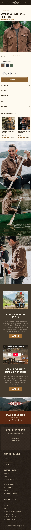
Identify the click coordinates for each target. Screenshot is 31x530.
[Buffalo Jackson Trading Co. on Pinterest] (19, 420)
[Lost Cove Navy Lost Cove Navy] (7, 65)
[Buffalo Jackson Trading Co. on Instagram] (22, 420)
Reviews (4, 106)
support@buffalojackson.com (15, 433)
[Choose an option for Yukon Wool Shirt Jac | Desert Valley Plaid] (13, 128)
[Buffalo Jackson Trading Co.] (15, 2)
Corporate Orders (9, 484)
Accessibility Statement (11, 493)
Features (4, 90)
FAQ (5, 508)
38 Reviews (13, 19)
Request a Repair (8, 514)
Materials (4, 96)
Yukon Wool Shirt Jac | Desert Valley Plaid (8, 132)
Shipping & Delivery (9, 487)
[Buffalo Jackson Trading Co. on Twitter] (9, 420)
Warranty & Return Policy (11, 517)
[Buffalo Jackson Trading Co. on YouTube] (15, 420)
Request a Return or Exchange (12, 511)
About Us (6, 473)
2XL (15, 73)
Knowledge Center (9, 479)
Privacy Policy (8, 482)
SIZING (3, 101)
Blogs (5, 476)
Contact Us (7, 503)
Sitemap (6, 490)
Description (5, 85)
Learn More (15, 336)
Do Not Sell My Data (9, 519)
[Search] (26, 2)
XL (11, 73)
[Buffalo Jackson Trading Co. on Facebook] (12, 420)
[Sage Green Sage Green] (12, 65)
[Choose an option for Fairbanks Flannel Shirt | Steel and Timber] (29, 128)
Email (6, 459)
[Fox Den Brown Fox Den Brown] (3, 65)
